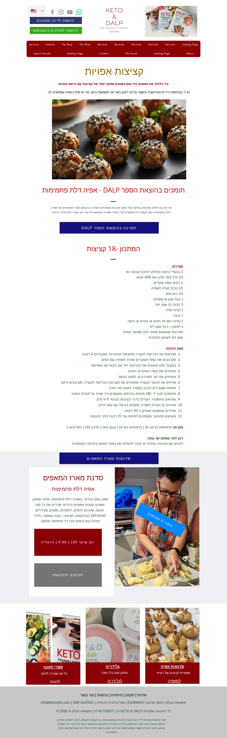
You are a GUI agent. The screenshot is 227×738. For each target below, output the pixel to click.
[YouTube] (69, 12)
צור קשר (87, 695)
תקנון (129, 695)
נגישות (102, 695)
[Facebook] (52, 12)
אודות (141, 695)
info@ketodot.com (55, 702)
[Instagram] (61, 12)
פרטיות (116, 695)
